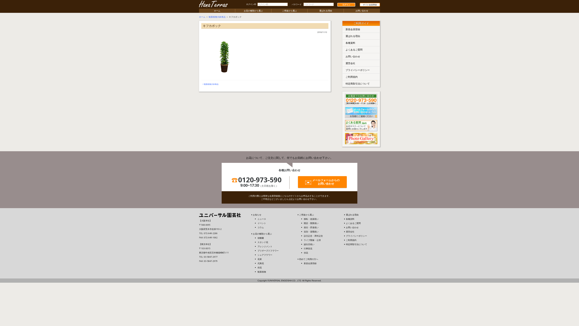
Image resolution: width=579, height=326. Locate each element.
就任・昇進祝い (311, 227)
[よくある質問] (361, 125)
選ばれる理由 (325, 10)
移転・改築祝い (311, 218)
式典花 (261, 263)
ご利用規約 (352, 76)
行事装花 (308, 248)
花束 (260, 259)
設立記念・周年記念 (313, 235)
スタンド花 (263, 242)
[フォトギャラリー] (361, 138)
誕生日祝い (309, 244)
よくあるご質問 (354, 49)
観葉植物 (262, 271)
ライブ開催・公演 (312, 240)
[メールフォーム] (361, 112)
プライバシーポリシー (358, 70)
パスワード (297, 4)
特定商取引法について (358, 83)
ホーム (217, 10)
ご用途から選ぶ (289, 10)
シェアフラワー (265, 254)
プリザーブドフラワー (268, 250)
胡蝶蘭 (261, 238)
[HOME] (220, 215)
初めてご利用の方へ (308, 259)
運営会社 (350, 63)
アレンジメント (265, 246)
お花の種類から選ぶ (253, 10)
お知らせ (257, 214)
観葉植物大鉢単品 (217, 16)
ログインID (251, 4)
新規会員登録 (353, 29)
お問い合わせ (362, 10)
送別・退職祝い (311, 231)
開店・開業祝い (311, 223)
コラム (261, 227)
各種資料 (350, 43)
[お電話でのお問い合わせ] (361, 99)
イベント (262, 223)
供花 (260, 267)
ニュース (262, 218)
